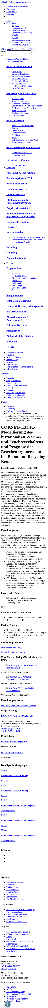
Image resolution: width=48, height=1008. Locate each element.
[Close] (2, 1006)
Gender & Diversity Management (24, 306)
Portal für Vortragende (21, 45)
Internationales (14, 232)
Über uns (10, 14)
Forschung (10, 9)
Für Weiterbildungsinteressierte (23, 147)
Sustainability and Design (12, 648)
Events (10, 346)
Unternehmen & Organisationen (19, 367)
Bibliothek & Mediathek (19, 336)
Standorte (11, 341)
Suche (3, 52)
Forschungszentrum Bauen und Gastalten (18, 705)
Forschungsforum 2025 (19, 178)
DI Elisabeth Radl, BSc (12, 752)
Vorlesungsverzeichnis (21, 40)
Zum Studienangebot (15, 61)
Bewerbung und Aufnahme (21, 93)
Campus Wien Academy (22, 33)
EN (10, 21)
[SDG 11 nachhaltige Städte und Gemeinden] (24, 690)
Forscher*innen (12, 364)
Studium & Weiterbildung (17, 7)
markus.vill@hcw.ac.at (10, 728)
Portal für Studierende (21, 42)
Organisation (13, 268)
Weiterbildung (12, 359)
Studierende (11, 355)
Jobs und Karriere (16, 325)
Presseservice (13, 330)
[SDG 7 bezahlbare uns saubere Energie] (24, 668)
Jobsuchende (11, 369)
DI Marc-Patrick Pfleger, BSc (14, 741)
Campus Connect (19, 30)
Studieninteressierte (14, 352)
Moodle (15, 35)
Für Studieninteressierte (19, 66)
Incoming (11, 247)
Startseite (10, 406)
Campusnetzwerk (19, 28)
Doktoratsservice (15, 194)
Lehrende (10, 362)
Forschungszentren (16, 189)
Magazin (15, 25)
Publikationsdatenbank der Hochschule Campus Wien (21, 215)
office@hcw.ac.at (8, 968)
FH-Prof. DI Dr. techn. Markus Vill (17, 716)
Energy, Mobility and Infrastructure (16, 652)
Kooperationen (14, 295)
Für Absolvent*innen (17, 160)
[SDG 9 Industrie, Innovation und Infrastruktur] (24, 679)
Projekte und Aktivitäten (16, 411)
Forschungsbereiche (17, 183)
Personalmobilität (16, 258)
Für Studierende (15, 120)
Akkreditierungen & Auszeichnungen (17, 318)
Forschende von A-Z (17, 222)
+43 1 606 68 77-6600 (10, 966)
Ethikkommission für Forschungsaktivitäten (18, 201)
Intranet (15, 37)
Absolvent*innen (13, 357)
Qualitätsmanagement (18, 300)
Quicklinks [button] (11, 23)
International (11, 11)
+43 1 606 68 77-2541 (10, 731)
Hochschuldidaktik (16, 311)
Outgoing (11, 252)
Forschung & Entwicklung (21, 172)
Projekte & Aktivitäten (18, 208)
